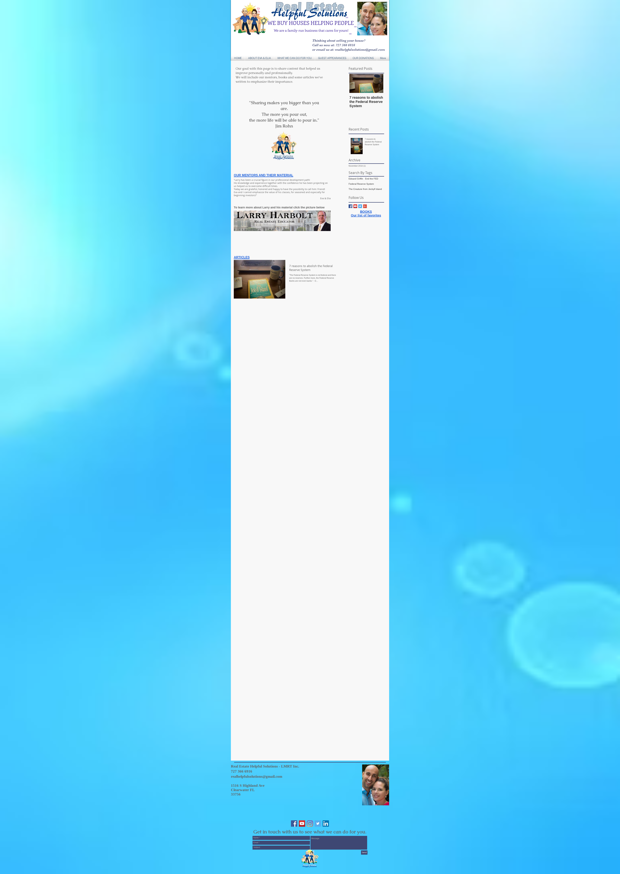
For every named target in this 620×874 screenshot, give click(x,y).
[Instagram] (310, 823)
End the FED (371, 178)
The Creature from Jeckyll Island (365, 189)
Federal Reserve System (361, 184)
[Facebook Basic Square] (350, 206)
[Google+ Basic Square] (365, 206)
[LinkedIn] (326, 823)
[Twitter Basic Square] (360, 206)
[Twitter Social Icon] (318, 823)
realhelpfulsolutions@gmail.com (256, 776)
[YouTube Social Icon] (355, 206)
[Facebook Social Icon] (294, 823)
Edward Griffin (356, 178)
